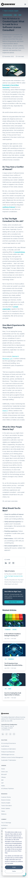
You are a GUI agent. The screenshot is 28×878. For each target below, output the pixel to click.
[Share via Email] (13, 563)
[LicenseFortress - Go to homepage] (8, 4)
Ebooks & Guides (5, 800)
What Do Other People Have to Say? (13, 582)
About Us (3, 828)
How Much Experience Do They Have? (13, 579)
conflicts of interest (8, 207)
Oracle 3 (5, 410)
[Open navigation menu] (25, 4)
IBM (2, 780)
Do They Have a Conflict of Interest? (13, 574)
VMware (3, 777)
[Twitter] (6, 734)
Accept (14, 867)
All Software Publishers (7, 788)
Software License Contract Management (12, 757)
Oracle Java (4, 771)
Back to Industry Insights (11, 11)
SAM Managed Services (7, 754)
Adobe (3, 785)
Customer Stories (6, 797)
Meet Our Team (13, 602)
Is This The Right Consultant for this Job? (13, 576)
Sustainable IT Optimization (8, 760)
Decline (14, 871)
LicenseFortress (19, 252)
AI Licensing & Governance (8, 743)
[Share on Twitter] (9, 563)
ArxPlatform (4, 825)
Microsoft (3, 774)
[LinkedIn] (2, 734)
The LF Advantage (6, 822)
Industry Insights (5, 803)
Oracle (3, 769)
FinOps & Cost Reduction (8, 752)
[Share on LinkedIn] (5, 563)
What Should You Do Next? (11, 584)
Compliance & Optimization (8, 749)
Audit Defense (5, 746)
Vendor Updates (5, 808)
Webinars (3, 814)
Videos (3, 811)
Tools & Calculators (6, 805)
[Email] (14, 734)
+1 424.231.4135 (5, 729)
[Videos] (10, 734)
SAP (2, 783)
